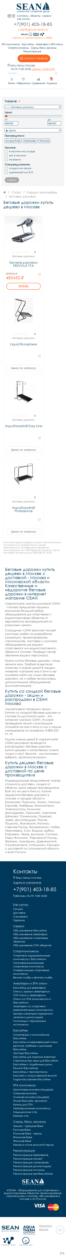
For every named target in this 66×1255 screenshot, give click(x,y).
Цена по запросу (23, 368)
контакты (22, 15)
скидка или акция (20, 168)
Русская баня (21, 1129)
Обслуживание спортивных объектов (30, 939)
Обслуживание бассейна (30, 930)
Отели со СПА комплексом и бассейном (32, 1000)
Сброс (12, 180)
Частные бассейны (25, 1053)
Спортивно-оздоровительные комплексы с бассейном (31, 957)
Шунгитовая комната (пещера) (33, 1089)
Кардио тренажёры (42, 192)
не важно (15, 159)
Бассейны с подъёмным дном (32, 1064)
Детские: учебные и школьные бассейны (32, 1047)
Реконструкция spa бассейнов (33, 1173)
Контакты (25, 871)
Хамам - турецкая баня (28, 1125)
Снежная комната (25, 1093)
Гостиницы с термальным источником (29, 1022)
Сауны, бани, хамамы (44, 47)
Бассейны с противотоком (30, 1071)
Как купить (23, 18)
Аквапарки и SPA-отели (49, 44)
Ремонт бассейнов (25, 1068)
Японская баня (22, 1137)
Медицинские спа (25, 1111)
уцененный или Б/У (21, 172)
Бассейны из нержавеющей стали (35, 1041)
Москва (30, 65)
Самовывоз (20, 916)
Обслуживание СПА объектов (32, 945)
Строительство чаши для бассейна (35, 1060)
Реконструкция (32, 51)
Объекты (35, 15)
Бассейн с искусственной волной (35, 1075)
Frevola (44, 140)
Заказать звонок (45, 1227)
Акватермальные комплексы (31, 1108)
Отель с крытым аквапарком (31, 991)
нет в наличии (17, 155)
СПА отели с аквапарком (29, 995)
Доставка (19, 912)
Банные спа (20, 1115)
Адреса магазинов (27, 882)
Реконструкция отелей (27, 1158)
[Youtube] (13, 16)
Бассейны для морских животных (34, 1056)
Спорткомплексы (18, 47)
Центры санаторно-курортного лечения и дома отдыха (33, 1015)
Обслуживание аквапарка (30, 934)
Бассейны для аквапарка (29, 987)
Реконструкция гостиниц (29, 1169)
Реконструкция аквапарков (30, 1154)
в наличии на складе (22, 151)
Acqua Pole (13, 140)
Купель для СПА (23, 1104)
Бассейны (28, 44)
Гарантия (19, 920)
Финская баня (22, 1140)
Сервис (47, 15)
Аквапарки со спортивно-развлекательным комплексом (33, 1008)
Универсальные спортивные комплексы (31, 972)
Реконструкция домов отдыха (32, 1166)
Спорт (16, 192)
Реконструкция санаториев (31, 1162)
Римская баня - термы (27, 1133)
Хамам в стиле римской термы (33, 1144)
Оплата (18, 908)
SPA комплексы (11, 44)
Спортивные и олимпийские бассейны (31, 1036)
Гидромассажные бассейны (32, 1079)
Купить (24, 286)
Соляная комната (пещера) (31, 1096)
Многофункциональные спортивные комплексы (28, 964)
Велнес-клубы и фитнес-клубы (32, 977)
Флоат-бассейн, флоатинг (30, 1100)
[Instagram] (9, 16)
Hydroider (30, 140)
